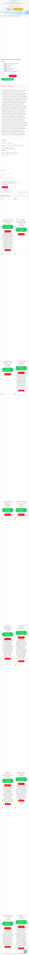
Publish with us (18, 9)
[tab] (4, 86)
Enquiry (9, 9)
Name (3, 170)
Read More (7, 250)
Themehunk (24, 953)
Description (4, 86)
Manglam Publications (10, 953)
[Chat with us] (25, 951)
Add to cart (7, 231)
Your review (5, 155)
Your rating (3, 153)
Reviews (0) (11, 86)
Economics (25, 192)
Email (3, 176)
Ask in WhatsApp (8, 79)
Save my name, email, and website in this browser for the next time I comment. (9, 183)
